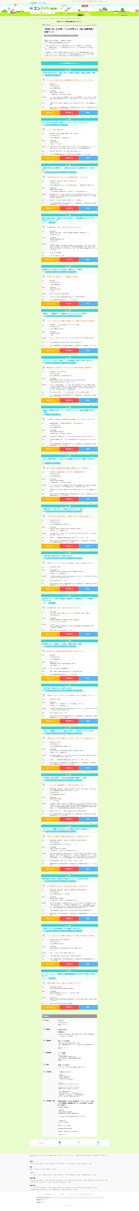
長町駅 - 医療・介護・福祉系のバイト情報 (78, 1180)
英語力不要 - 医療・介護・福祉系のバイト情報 (87, 1187)
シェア (59, 1144)
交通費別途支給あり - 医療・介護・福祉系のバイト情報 (65, 1189)
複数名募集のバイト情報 (75, 1174)
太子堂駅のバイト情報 (86, 1163)
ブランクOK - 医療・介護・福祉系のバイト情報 (40, 1187)
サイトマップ (106, 5)
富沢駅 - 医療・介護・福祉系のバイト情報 (58, 1180)
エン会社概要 (80, 1194)
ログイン (91, 5)
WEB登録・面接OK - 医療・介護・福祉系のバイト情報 (63, 1187)
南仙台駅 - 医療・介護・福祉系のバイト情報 (40, 1182)
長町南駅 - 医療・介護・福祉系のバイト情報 (97, 1180)
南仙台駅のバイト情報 (75, 1163)
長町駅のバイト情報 (54, 1163)
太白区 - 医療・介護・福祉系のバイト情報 (39, 1180)
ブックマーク (98, 1144)
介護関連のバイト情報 (50, 1169)
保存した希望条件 (50, 12)
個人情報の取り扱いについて (51, 1194)
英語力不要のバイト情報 (63, 1174)
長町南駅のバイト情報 (65, 1163)
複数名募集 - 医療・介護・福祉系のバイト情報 (41, 1189)
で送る (40, 1143)
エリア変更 (59, 8)
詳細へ (88, 112)
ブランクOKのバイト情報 (35, 1174)
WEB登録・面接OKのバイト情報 (49, 1174)
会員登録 (85, 5)
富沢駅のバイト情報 (44, 1163)
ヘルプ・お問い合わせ (99, 5)
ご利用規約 (61, 1194)
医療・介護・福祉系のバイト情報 (37, 1169)
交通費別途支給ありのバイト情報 (88, 1174)
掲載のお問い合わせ (90, 1194)
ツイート (79, 1144)
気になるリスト (36, 12)
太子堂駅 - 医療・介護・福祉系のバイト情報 (61, 1182)
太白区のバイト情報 (34, 1163)
